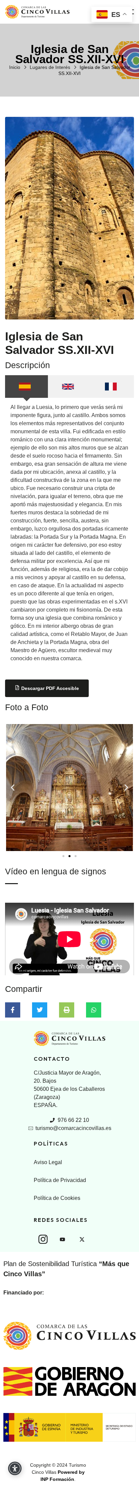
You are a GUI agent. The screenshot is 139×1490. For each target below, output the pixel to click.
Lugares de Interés (50, 67)
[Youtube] (62, 1239)
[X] (82, 1239)
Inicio (14, 67)
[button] (12, 787)
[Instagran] (43, 1239)
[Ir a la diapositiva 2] (69, 856)
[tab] (26, 386)
